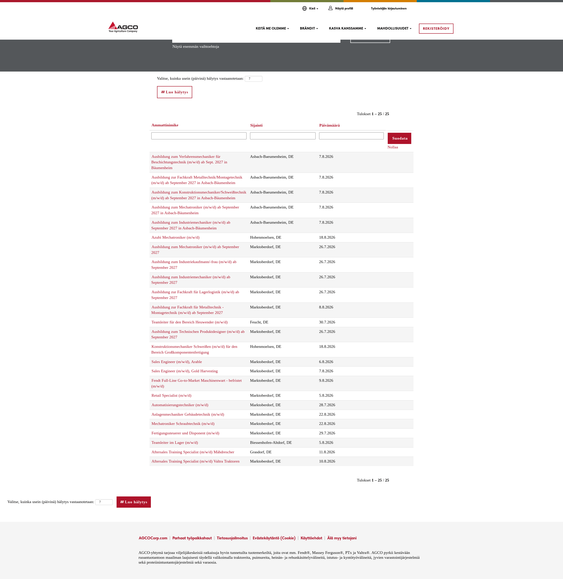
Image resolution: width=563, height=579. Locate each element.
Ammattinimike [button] (165, 125)
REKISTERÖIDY (436, 28)
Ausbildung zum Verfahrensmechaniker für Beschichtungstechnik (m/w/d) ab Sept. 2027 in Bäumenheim (189, 162)
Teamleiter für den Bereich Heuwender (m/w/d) (190, 322)
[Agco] (123, 27)
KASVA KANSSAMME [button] (346, 28)
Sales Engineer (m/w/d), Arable (177, 362)
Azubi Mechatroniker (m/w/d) (175, 237)
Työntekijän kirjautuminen (389, 8)
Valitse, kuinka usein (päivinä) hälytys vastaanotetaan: (200, 78)
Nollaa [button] (393, 147)
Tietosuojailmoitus (232, 538)
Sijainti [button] (256, 125)
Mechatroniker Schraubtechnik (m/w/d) (183, 423)
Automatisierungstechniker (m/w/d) (180, 405)
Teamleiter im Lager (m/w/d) (175, 442)
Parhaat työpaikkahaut (192, 538)
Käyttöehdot (311, 538)
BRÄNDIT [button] (308, 28)
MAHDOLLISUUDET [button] (393, 28)
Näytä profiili (344, 8)
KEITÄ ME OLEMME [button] (271, 28)
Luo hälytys (176, 92)
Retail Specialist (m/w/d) (171, 395)
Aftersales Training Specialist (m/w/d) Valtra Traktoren (195, 461)
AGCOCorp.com (153, 538)
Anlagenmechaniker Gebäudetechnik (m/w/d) (188, 414)
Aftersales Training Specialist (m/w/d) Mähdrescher (193, 452)
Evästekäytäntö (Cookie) (274, 538)
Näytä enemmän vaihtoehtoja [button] (195, 46)
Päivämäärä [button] (329, 125)
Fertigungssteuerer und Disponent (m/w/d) (185, 433)
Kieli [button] (312, 8)
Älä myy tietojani (341, 538)
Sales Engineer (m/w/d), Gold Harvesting (185, 371)
